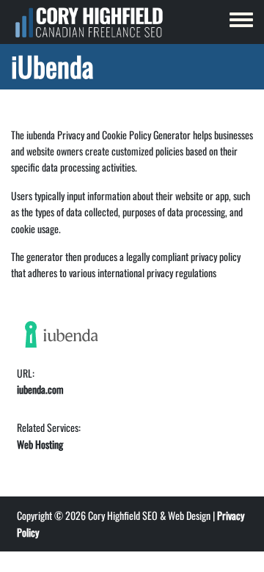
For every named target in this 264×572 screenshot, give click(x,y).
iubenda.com (40, 389)
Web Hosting (40, 444)
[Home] (89, 22)
